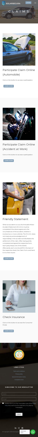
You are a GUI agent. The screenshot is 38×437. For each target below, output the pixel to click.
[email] (22, 428)
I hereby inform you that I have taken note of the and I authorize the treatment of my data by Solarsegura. (20, 405)
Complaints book (19, 379)
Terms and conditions (19, 371)
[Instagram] (19, 428)
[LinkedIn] (15, 428)
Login (28, 2)
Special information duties (19, 377)
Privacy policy (19, 374)
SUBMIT (19, 414)
